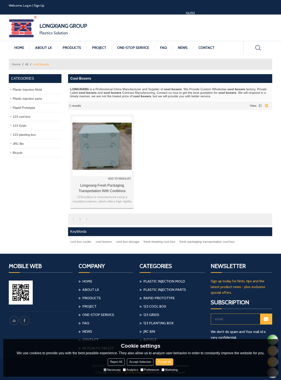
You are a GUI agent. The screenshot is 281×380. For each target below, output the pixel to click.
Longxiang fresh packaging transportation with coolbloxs (102, 188)
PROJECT (99, 48)
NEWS (182, 48)
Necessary (114, 369)
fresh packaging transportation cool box (207, 241)
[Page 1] (73, 219)
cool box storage (127, 241)
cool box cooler (80, 241)
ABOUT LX (43, 48)
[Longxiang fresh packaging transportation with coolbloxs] (102, 146)
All (26, 64)
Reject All (116, 361)
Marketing (171, 369)
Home (16, 64)
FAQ (163, 48)
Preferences (151, 369)
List (260, 105)
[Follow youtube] (14, 320)
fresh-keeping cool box (159, 241)
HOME (19, 48)
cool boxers (104, 241)
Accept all (164, 361)
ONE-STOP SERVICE (133, 48)
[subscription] (266, 319)
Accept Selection (140, 361)
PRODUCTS (72, 48)
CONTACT (206, 48)
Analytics (132, 369)
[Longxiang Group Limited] (23, 28)
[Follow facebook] (24, 320)
